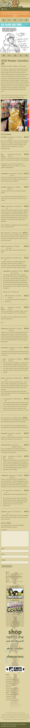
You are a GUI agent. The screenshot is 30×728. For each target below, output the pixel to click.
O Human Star (10, 698)
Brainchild (8, 681)
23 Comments (22, 66)
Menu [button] (5, 9)
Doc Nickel (3, 308)
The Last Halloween (12, 700)
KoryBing (15, 66)
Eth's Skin (9, 687)
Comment (4, 530)
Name (3, 548)
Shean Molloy (14, 719)
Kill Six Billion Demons (12, 694)
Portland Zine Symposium (14, 576)
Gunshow (8, 691)
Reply (27, 137)
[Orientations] (15, 593)
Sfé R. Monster (26, 716)
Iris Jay (25, 719)
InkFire (3, 246)
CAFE (7, 580)
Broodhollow (9, 683)
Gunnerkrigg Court (11, 689)
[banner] (15, 4)
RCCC (7, 572)
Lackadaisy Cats (10, 696)
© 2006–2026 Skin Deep (9, 724)
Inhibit (7, 692)
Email (3, 554)
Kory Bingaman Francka (15, 713)
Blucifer (24, 299)
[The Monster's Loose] (15, 606)
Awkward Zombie (11, 679)
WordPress (4, 726)
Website (3, 560)
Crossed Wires (10, 685)
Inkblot (14, 726)
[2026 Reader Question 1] (15, 620)
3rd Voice (8, 677)
